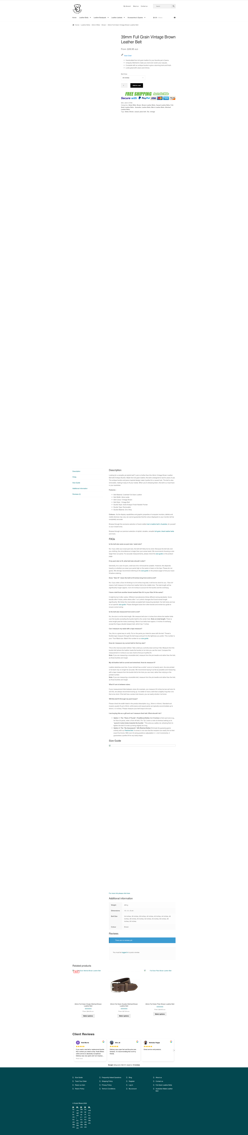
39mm (127, 112)
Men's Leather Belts (157, 107)
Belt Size (124, 74)
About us (136, 6)
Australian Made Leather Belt (164, 1090)
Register (132, 1081)
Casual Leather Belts (163, 105)
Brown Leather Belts (148, 105)
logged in (125, 952)
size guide (159, 554)
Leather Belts (83, 17)
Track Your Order (81, 1081)
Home (74, 17)
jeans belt (143, 112)
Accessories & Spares (135, 17)
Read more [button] (79, 1058)
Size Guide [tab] (76, 483)
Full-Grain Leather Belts (164, 1085)
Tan (148, 112)
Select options (88, 1016)
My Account (127, 6)
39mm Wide (96, 25)
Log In (131, 1085)
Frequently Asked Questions (111, 1077)
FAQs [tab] (74, 477)
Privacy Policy (107, 1085)
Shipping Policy (107, 1081)
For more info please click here (119, 893)
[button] (174, 1050)
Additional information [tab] (79, 488)
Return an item (80, 1085)
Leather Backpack (100, 17)
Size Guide (79, 1077)
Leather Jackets (116, 17)
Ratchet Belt (129, 730)
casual (136, 112)
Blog (130, 1077)
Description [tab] (76, 471)
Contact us (144, 6)
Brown (104, 25)
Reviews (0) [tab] (76, 494)
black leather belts (167, 531)
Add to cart (137, 85)
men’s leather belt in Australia (157, 524)
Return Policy (79, 1089)
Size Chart (127, 55)
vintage (152, 112)
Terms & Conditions (108, 1089)
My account (133, 1089)
